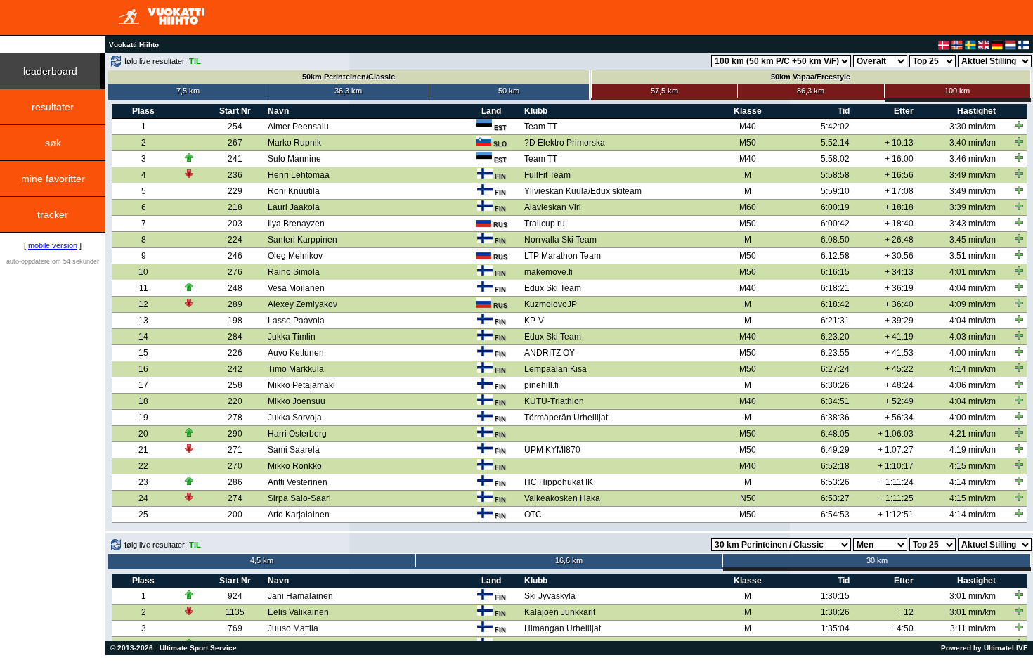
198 (235, 320)
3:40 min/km (972, 143)
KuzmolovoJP (550, 304)
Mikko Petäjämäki (301, 385)
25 (143, 514)
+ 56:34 (899, 417)
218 (235, 207)
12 (143, 304)
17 (143, 385)
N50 (748, 498)
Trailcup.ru (544, 223)
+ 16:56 (899, 175)
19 (143, 417)
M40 (747, 126)
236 (235, 175)
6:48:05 (835, 434)
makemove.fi (548, 272)
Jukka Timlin (292, 337)
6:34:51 (835, 401)
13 (143, 320)
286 (235, 482)
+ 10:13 (899, 143)
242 (235, 369)
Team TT (540, 126)
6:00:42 (835, 223)
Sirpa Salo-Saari (299, 498)
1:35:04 (835, 628)
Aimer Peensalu (298, 126)
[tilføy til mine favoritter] (1019, 125)
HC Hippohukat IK (558, 482)
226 (235, 353)
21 (143, 450)
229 (235, 191)
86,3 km (810, 90)
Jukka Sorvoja (295, 417)
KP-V (534, 320)
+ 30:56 (899, 256)
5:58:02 (835, 159)
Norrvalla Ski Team (560, 240)
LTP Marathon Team (562, 256)
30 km (877, 560)
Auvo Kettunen (296, 353)
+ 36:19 (899, 288)
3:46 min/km (972, 159)
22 (143, 466)
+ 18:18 (899, 207)
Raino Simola (294, 272)
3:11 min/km (973, 628)
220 (235, 401)
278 (235, 417)
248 (235, 288)
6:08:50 (835, 240)
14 (143, 337)
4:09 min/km (972, 304)
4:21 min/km (972, 434)
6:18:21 (835, 288)
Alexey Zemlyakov (302, 304)
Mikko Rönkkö (295, 466)
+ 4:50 (902, 628)
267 (235, 143)
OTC (533, 514)
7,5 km (188, 90)
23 (143, 482)
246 (235, 256)
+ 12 (905, 612)
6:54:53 (835, 514)
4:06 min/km (972, 385)
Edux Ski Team (552, 288)
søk (53, 142)
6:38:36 (835, 417)
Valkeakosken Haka (562, 498)
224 (235, 240)
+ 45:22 (899, 369)
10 (143, 272)
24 (143, 498)
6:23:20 (835, 337)
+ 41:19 (899, 337)
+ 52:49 (899, 401)
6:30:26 (835, 385)
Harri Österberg (297, 434)
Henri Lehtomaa (299, 175)
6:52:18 (835, 466)
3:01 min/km (972, 596)
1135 (235, 612)
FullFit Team (547, 175)
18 (143, 401)
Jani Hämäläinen (300, 596)
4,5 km (261, 560)
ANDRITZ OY (549, 353)
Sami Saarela (294, 450)
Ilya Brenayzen (296, 223)
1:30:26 (835, 612)
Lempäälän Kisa (555, 369)
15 (143, 353)
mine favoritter (53, 178)
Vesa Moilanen (296, 288)
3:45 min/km (972, 240)
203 (235, 223)
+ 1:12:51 (896, 514)
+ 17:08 (899, 191)
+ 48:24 (899, 385)
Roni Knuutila (294, 191)
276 (235, 272)
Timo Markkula (296, 369)
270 (235, 466)
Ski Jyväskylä (550, 596)
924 (235, 596)
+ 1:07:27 (896, 450)
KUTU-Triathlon (554, 401)
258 (235, 385)
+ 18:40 (899, 223)
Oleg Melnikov (295, 256)
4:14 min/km (972, 369)
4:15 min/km (972, 466)
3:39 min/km (972, 207)
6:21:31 (835, 320)
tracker (52, 214)
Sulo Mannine (294, 159)
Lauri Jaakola (294, 207)
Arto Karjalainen (299, 514)
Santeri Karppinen (302, 240)
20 (143, 434)
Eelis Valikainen (298, 612)
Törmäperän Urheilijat (566, 417)
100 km (957, 90)
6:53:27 (835, 498)
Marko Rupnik (294, 143)
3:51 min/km (972, 256)
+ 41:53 (899, 353)
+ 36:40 (899, 304)
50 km (508, 90)
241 (235, 159)
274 (235, 498)
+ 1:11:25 (896, 498)
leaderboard (50, 71)
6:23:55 (835, 353)
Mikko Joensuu (296, 401)
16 (143, 369)
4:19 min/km (972, 450)
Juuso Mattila (293, 628)
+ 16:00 (899, 159)
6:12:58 (835, 256)
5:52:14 (835, 143)
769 (235, 628)
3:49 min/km (972, 175)
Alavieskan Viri (552, 207)
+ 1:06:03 (896, 434)
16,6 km (569, 560)
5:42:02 (835, 126)
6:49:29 (835, 450)
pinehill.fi (541, 385)
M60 (747, 207)
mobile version (52, 245)
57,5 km (664, 90)
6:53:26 (835, 482)
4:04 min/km (972, 288)
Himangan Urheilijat (562, 628)
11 (143, 288)
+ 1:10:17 (896, 466)
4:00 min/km (972, 353)
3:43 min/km (972, 223)
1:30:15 (835, 596)
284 (235, 337)
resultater (53, 106)
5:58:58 (835, 175)
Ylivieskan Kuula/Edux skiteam (583, 191)
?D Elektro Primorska (564, 143)
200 (235, 514)
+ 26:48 (899, 240)
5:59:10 (835, 191)
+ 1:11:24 (896, 482)
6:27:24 (835, 369)
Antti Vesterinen (297, 482)
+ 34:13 (899, 272)
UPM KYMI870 (552, 450)
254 (235, 126)
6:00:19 (835, 207)
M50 (747, 143)
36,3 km (348, 90)
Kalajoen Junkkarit (559, 612)
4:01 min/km (972, 272)
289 (235, 304)
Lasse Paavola (296, 320)
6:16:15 (835, 272)
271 (235, 450)
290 (235, 434)
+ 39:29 (899, 320)
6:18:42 (835, 304)
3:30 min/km (972, 126)
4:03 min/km (972, 337)
